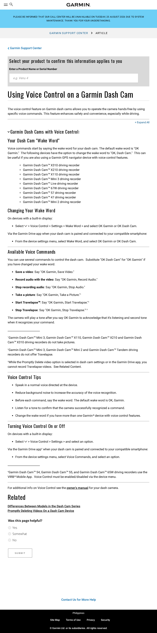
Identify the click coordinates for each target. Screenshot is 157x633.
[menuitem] (11, 5)
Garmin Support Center (68, 33)
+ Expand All (142, 122)
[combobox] (73, 78)
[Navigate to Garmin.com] (78, 5)
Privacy (91, 619)
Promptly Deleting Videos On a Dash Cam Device (41, 511)
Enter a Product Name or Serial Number (33, 69)
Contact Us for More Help (78, 599)
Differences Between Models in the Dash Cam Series (44, 506)
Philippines (78, 613)
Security (105, 619)
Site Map (55, 619)
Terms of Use (73, 619)
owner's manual (77, 488)
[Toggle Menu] (2, 4)
